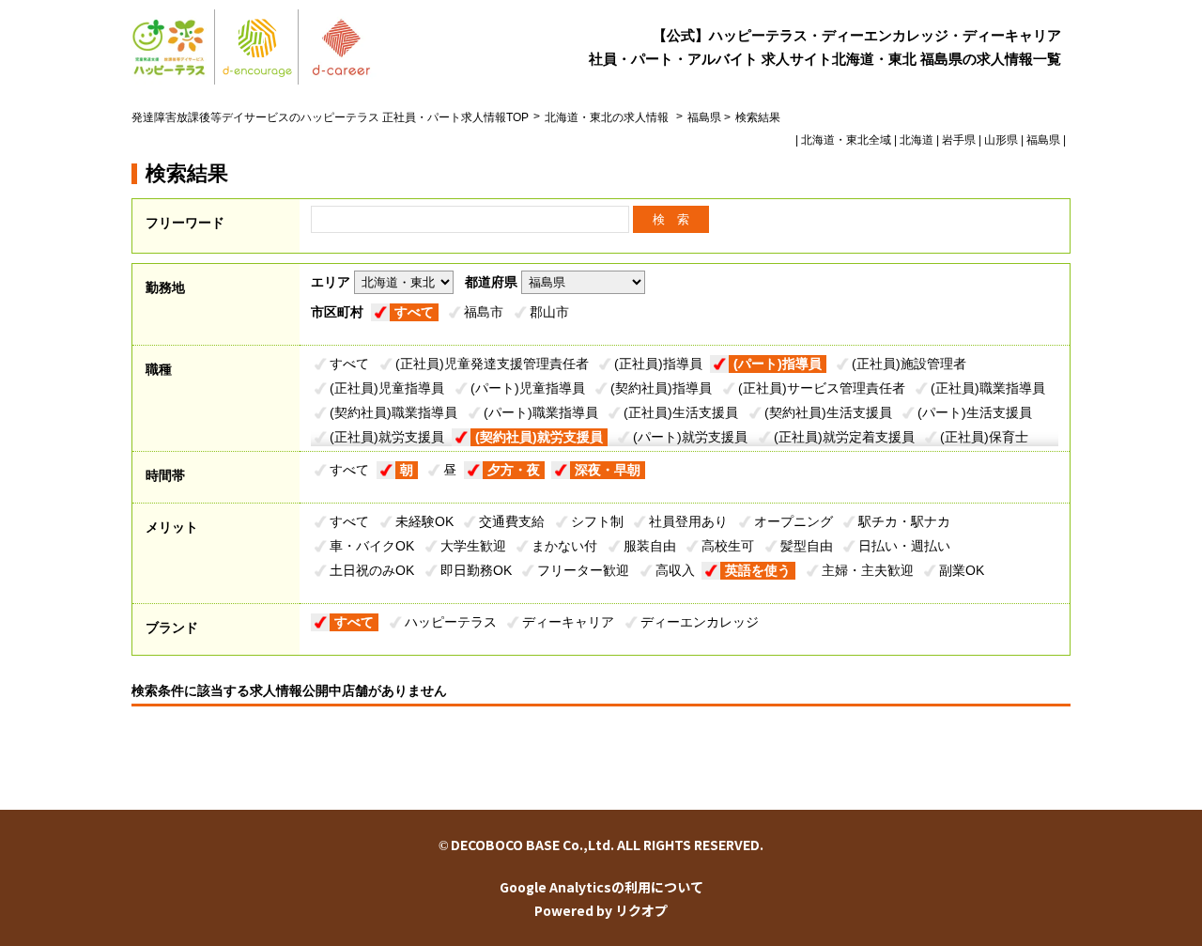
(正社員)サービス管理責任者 (821, 387)
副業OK (961, 570)
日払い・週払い (904, 545)
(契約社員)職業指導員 (393, 412)
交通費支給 (512, 521)
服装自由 (650, 545)
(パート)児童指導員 (527, 387)
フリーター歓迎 (583, 570)
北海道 (916, 140)
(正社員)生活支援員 (681, 412)
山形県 (1001, 140)
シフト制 (597, 521)
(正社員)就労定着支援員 (844, 436)
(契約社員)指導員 (661, 387)
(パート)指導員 (777, 363)
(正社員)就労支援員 (387, 436)
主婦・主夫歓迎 (868, 570)
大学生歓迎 (473, 545)
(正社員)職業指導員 (988, 387)
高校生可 (727, 545)
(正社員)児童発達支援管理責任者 (492, 363)
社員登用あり (688, 521)
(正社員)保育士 (984, 436)
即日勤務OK (476, 570)
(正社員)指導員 (658, 363)
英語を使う (758, 570)
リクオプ (641, 910)
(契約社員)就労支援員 (539, 436)
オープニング (793, 521)
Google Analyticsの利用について (601, 886)
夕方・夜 (513, 469)
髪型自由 (806, 545)
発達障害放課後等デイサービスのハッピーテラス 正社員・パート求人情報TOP (330, 117)
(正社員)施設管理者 (909, 363)
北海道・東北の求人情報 (608, 117)
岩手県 (959, 140)
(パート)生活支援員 (974, 412)
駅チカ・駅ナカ (904, 521)
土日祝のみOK (372, 570)
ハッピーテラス (451, 621)
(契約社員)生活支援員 (828, 412)
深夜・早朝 (607, 469)
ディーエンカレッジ (699, 621)
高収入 (675, 570)
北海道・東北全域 (846, 140)
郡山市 (549, 311)
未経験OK (424, 521)
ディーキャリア (568, 621)
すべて (414, 311)
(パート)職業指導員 (541, 412)
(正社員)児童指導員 (387, 387)
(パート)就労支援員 (690, 436)
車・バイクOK (372, 545)
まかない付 (564, 545)
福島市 (483, 311)
